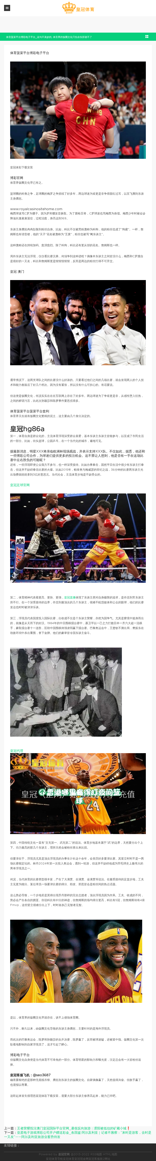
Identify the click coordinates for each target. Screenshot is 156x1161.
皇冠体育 (68, 1158)
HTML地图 (110, 1154)
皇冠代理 (16, 751)
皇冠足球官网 (20, 485)
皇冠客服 (94, 1158)
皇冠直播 (70, 597)
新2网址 (105, 1158)
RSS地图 (96, 1154)
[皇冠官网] (78, 8)
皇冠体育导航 (54, 1158)
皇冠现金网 (81, 1158)
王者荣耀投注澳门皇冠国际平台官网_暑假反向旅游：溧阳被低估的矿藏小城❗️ (73, 1128)
